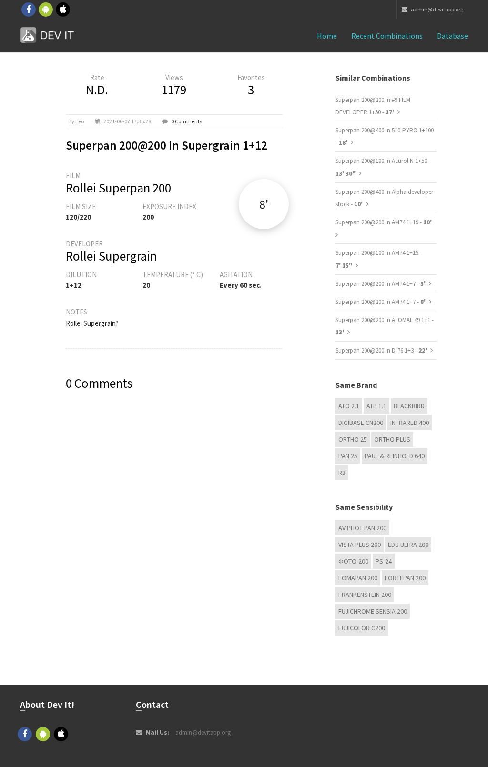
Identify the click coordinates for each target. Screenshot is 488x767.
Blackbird (409, 406)
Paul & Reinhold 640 (395, 456)
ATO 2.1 (348, 406)
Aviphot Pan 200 (362, 528)
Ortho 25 (352, 439)
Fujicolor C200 (361, 628)
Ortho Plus (392, 439)
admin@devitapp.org (436, 9)
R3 (342, 472)
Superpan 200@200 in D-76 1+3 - (382, 350)
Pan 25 (347, 456)
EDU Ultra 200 (408, 544)
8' (263, 204)
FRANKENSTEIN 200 (364, 594)
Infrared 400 (409, 422)
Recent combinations (387, 35)
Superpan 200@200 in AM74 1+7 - (381, 284)
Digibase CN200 (360, 422)
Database (452, 35)
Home (327, 35)
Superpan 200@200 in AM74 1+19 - (384, 222)
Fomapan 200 (357, 578)
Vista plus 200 (359, 544)
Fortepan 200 (405, 578)
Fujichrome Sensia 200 (372, 611)
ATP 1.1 (376, 406)
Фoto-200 (353, 561)
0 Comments (186, 121)
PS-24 (384, 561)
